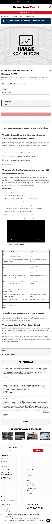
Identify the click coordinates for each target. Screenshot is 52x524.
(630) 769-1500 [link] (4, 461)
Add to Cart (26, 114)
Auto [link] (5, 16)
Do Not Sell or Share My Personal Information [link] (13, 520)
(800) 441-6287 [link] (4, 458)
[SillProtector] (7, 436)
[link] (2, 16)
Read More (46, 412)
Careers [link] (29, 478)
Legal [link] (29, 518)
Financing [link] (29, 475)
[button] (11, 244)
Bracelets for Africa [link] (31, 485)
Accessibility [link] (35, 518)
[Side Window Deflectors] (32, 436)
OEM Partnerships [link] (31, 491)
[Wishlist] (50, 71)
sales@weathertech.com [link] (7, 464)
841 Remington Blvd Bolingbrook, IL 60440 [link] (6, 473)
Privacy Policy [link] (23, 518)
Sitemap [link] (28, 520)
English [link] (12, 501)
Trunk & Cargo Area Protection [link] (15, 16)
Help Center (4, 466)
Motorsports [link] (30, 483)
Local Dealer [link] (4, 507)
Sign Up (38, 450)
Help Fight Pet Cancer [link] (32, 488)
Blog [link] (28, 480)
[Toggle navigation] (2, 7)
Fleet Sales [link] (29, 493)
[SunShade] (45, 436)
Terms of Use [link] (15, 518)
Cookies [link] (33, 520)
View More (26, 421)
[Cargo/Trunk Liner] (20, 436)
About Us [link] (29, 473)
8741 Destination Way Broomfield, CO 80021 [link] (6, 478)
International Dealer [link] (5, 510)
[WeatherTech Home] (26, 7)
